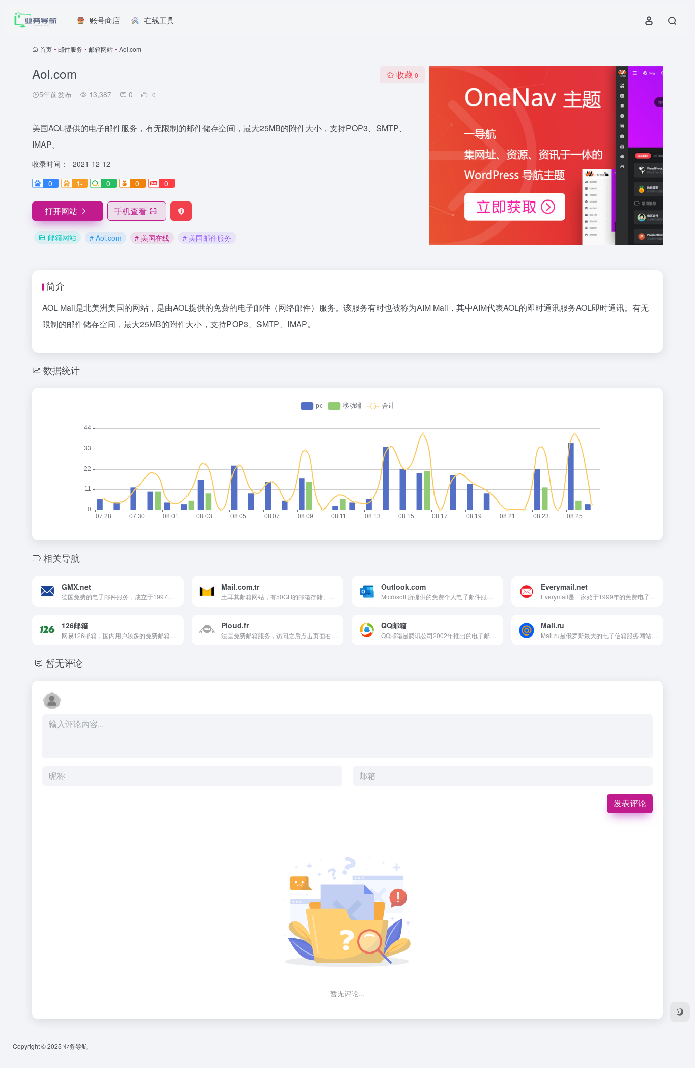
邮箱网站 (101, 49)
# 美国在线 (152, 238)
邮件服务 (70, 49)
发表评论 (630, 803)
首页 (46, 49)
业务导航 (75, 1046)
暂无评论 (64, 662)
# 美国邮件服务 (207, 238)
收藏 (407, 74)
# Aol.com (106, 238)
